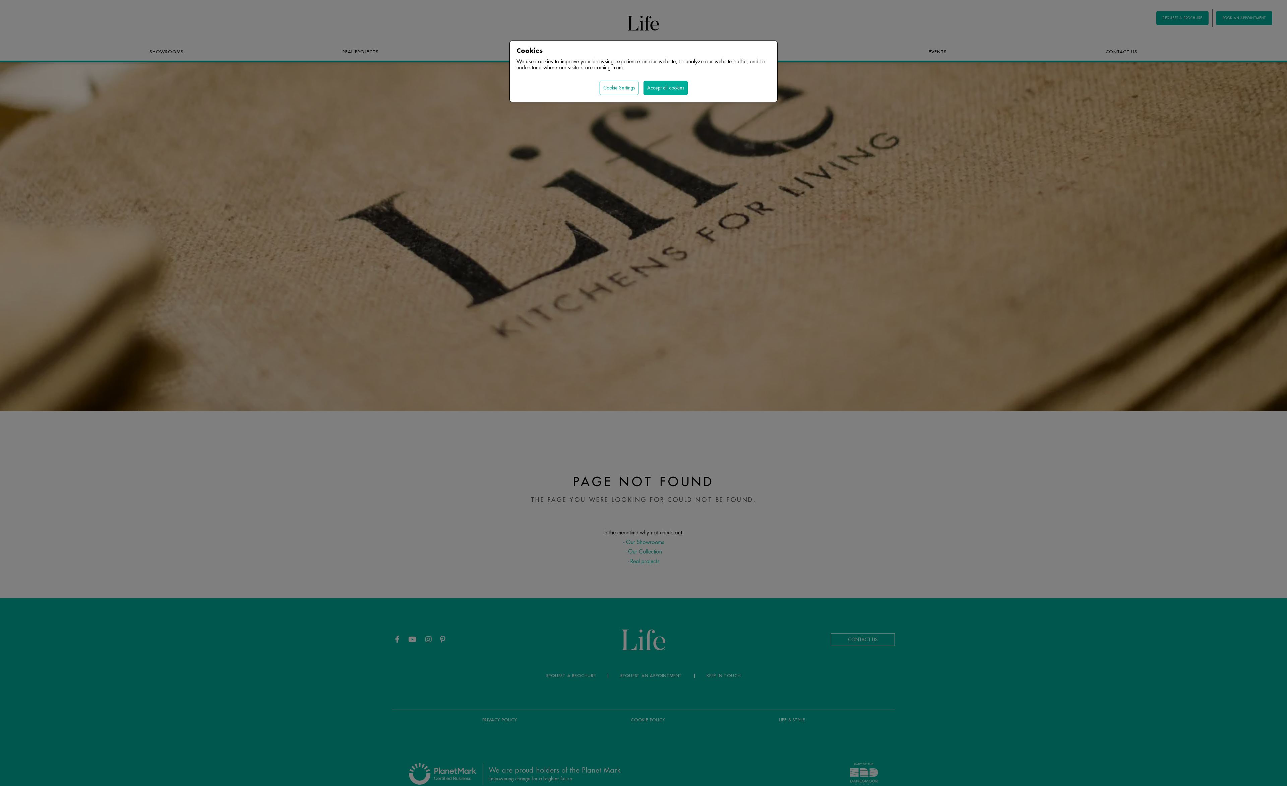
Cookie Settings (619, 88)
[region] (643, 393)
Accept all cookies (665, 88)
